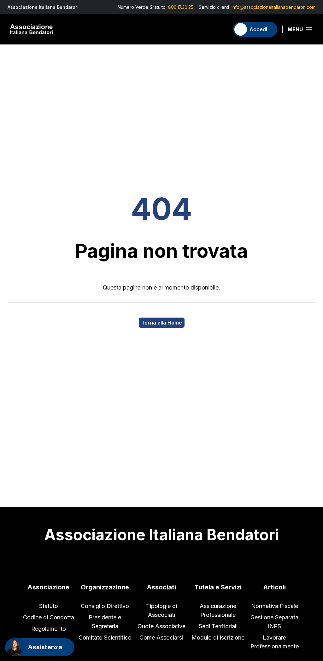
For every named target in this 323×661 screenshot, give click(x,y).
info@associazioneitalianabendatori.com (273, 7)
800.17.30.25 (180, 7)
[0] (221, 29)
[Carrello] (221, 29)
